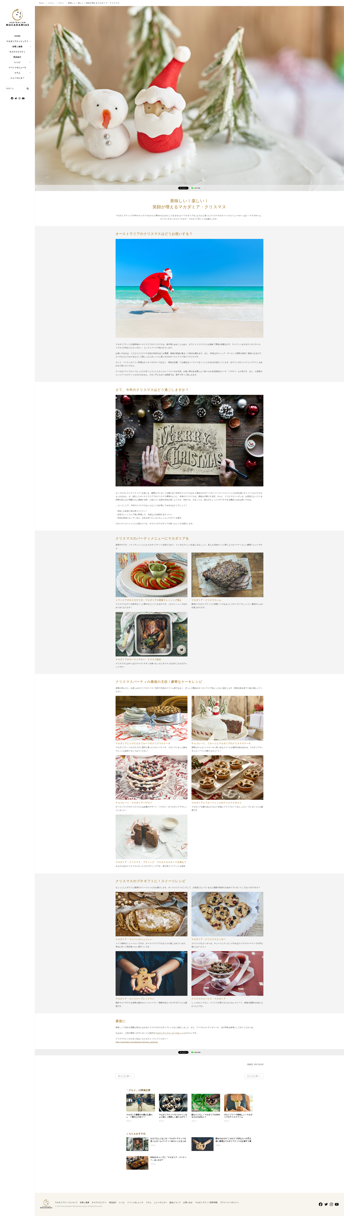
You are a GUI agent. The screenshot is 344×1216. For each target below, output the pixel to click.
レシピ (17, 62)
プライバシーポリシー (229, 1202)
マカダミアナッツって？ (17, 41)
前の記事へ (125, 1076)
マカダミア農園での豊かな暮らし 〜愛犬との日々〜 (139, 1116)
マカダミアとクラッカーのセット (169, 1033)
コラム (17, 73)
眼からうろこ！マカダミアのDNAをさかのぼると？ (205, 1116)
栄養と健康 (84, 1202)
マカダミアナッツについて (66, 1202)
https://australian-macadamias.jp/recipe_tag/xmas (137, 1042)
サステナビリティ (17, 52)
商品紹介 (17, 57)
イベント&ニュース (17, 67)
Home (41, 3)
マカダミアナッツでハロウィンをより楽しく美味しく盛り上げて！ (173, 1116)
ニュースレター (17, 78)
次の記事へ (254, 1076)
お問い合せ (188, 1202)
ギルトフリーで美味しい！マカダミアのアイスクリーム (238, 1116)
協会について (175, 1202)
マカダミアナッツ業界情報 (206, 1202)
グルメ (61, 3)
